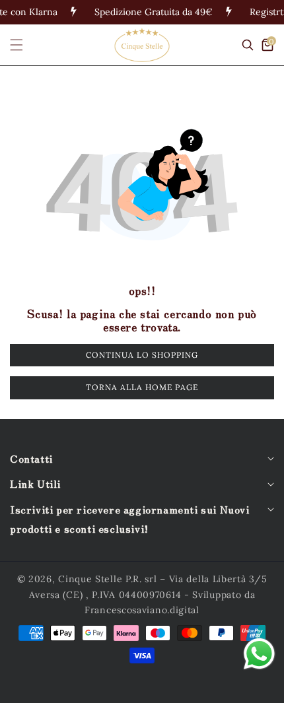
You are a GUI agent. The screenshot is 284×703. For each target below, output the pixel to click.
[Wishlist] (106, 688)
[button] (24, 44)
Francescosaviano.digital (142, 610)
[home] (35, 688)
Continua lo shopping (142, 355)
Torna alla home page (142, 387)
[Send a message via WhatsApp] (259, 654)
